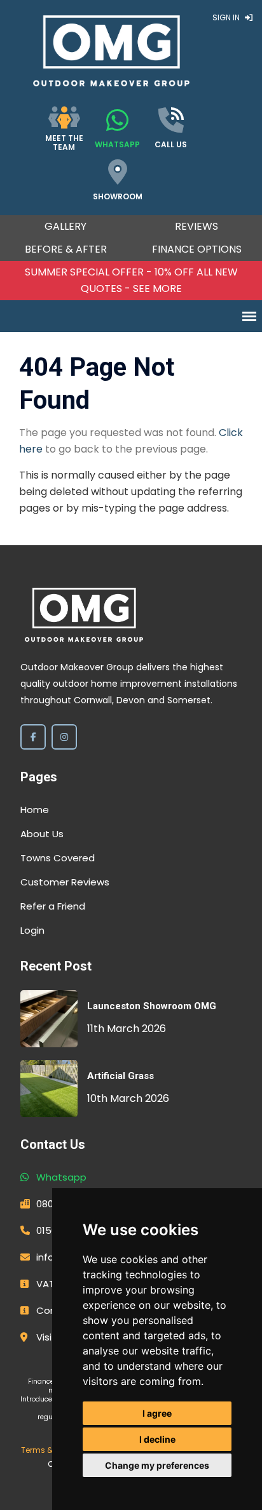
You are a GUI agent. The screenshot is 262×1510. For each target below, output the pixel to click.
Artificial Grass (120, 1076)
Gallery (65, 226)
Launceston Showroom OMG (151, 1006)
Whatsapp (61, 1177)
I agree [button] (157, 1413)
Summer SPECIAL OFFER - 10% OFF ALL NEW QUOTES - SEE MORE (131, 280)
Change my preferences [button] (157, 1465)
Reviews (196, 226)
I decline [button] (157, 1439)
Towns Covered (57, 857)
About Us (42, 833)
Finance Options (197, 249)
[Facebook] (33, 737)
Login (32, 930)
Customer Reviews (64, 882)
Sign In (227, 17)
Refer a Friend (52, 906)
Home (34, 809)
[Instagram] (64, 737)
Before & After (66, 249)
